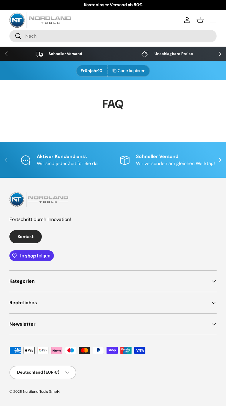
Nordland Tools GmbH (41, 391)
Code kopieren (131, 70)
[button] (200, 20)
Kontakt (26, 236)
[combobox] (113, 36)
